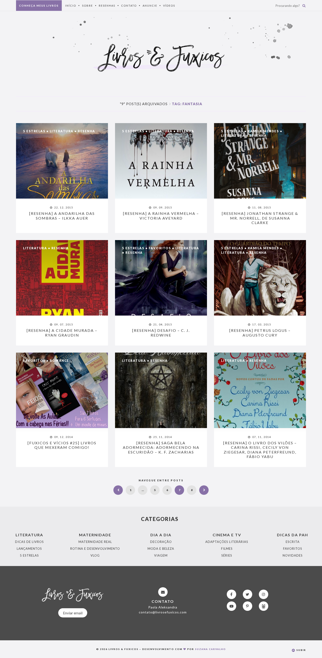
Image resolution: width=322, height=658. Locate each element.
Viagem (161, 555)
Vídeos (169, 5)
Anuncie (150, 5)
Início (70, 5)
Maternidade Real (95, 542)
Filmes (227, 548)
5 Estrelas (34, 131)
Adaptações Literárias (226, 542)
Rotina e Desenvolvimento (95, 548)
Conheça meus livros (39, 5)
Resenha (86, 131)
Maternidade (95, 535)
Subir (300, 650)
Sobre (87, 5)
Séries (226, 555)
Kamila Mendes (263, 131)
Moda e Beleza (161, 548)
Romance (59, 360)
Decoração (161, 542)
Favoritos (160, 248)
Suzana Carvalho (210, 649)
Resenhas (107, 5)
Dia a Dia (160, 535)
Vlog (95, 555)
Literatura (62, 131)
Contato (129, 5)
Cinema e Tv (227, 535)
